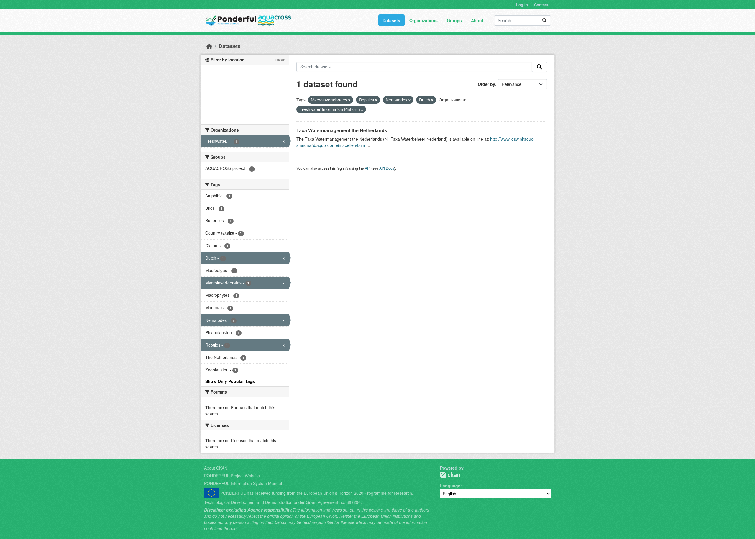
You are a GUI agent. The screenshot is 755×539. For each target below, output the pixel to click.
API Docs (386, 168)
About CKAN (215, 468)
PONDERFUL (450, 475)
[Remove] (349, 100)
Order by (486, 84)
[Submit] (544, 20)
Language (450, 486)
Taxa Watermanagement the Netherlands (341, 130)
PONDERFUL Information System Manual (243, 483)
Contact (541, 4)
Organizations (423, 20)
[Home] (209, 46)
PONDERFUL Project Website (232, 476)
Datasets (391, 20)
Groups (454, 20)
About (477, 20)
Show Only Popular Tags (230, 381)
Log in (522, 4)
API (367, 168)
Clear (280, 60)
